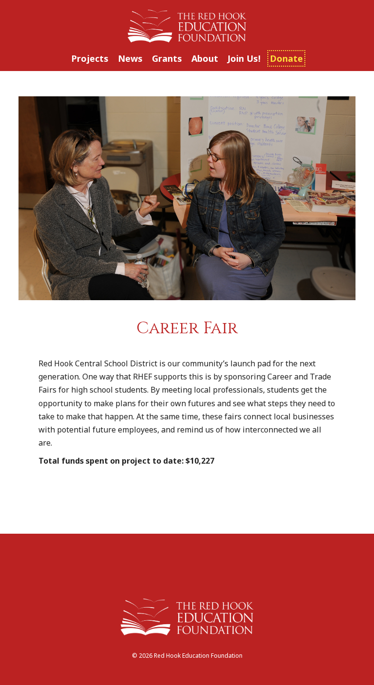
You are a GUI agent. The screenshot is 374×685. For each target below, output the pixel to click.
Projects (90, 58)
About (204, 58)
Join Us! (244, 58)
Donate (286, 58)
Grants (167, 58)
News (130, 58)
